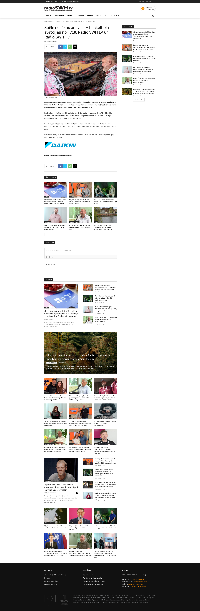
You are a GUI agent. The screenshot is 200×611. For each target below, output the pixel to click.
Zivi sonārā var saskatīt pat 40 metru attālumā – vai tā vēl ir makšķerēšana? (105, 423)
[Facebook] (60, 47)
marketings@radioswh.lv (138, 586)
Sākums (46, 21)
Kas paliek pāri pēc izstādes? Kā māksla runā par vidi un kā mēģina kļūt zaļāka (105, 201)
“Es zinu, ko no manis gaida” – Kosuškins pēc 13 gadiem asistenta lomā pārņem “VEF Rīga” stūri (80, 423)
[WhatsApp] (70, 47)
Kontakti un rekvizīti (51, 584)
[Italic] (49, 257)
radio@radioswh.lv (138, 579)
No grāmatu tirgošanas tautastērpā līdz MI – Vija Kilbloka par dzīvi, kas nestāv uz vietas (79, 201)
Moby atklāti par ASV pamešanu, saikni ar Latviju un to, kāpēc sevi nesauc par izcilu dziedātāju (105, 484)
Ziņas (96, 222)
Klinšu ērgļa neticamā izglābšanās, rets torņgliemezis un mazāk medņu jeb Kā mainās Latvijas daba (55, 449)
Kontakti (152, 1)
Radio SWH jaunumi (67, 155)
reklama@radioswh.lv (135, 584)
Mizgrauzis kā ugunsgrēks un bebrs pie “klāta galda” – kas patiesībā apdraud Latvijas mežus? (80, 397)
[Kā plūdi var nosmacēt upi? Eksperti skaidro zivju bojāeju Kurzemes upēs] (55, 516)
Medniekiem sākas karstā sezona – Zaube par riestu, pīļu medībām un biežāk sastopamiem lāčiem (144, 91)
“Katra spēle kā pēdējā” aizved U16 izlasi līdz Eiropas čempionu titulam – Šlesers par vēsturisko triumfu (105, 397)
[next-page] (49, 234)
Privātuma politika (51, 581)
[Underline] (52, 257)
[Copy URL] (75, 47)
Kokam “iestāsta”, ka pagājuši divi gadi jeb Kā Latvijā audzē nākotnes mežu (79, 227)
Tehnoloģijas (98, 196)
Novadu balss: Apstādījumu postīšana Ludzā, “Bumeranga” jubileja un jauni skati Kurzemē (103, 227)
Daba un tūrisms (74, 222)
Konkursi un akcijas (55, 155)
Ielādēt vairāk (138, 100)
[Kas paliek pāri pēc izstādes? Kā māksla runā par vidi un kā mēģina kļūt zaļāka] (105, 190)
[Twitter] (65, 47)
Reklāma (147, 1)
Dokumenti (48, 578)
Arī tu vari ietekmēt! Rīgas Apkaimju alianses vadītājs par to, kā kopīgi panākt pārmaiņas (55, 227)
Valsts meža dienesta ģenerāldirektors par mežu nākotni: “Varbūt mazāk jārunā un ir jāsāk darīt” (80, 553)
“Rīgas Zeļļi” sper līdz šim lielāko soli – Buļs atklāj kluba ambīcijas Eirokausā (80, 527)
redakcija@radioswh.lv (141, 582)
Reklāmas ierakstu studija (92, 578)
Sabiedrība (48, 222)
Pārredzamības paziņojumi (93, 584)
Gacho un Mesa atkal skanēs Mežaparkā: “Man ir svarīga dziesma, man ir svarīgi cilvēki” (55, 397)
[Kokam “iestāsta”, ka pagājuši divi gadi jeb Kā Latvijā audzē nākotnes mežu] (80, 215)
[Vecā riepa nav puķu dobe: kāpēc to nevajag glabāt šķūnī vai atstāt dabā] (105, 516)
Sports (47, 196)
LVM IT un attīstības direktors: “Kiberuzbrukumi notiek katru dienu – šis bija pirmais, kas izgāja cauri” (55, 553)
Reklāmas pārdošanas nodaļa (93, 581)
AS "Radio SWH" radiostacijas (55, 575)
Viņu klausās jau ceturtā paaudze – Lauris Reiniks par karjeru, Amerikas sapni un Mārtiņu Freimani (80, 449)
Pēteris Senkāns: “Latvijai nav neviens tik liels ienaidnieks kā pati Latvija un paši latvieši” (61, 487)
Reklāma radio (88, 575)
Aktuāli (52, 21)
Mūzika (47, 392)
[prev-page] (45, 234)
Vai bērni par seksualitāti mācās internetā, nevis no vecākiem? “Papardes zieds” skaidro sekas (105, 495)
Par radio (141, 1)
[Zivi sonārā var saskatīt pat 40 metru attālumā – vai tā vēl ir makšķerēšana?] (105, 411)
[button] (153, 15)
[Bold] (46, 257)
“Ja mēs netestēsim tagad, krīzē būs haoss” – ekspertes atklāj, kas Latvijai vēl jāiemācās (55, 423)
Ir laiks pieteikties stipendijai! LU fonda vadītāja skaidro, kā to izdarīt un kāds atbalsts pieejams (105, 461)
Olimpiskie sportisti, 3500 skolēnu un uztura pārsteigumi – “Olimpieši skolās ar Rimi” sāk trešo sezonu (55, 201)
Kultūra (72, 196)
